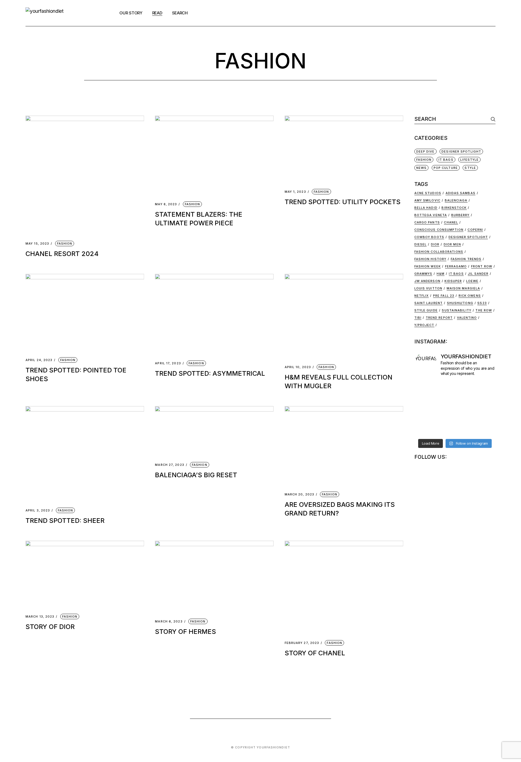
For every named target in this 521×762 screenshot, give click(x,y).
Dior (435, 244)
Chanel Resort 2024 (62, 254)
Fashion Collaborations (438, 252)
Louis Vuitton (428, 288)
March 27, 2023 (169, 464)
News (421, 168)
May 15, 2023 (37, 243)
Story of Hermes (185, 631)
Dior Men (452, 244)
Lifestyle (469, 160)
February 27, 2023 (302, 642)
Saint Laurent (428, 303)
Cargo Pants (427, 222)
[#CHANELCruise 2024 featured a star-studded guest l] (433, 381)
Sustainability (456, 310)
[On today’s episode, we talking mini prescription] (476, 401)
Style (470, 168)
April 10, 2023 (298, 367)
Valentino (467, 318)
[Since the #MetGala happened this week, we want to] (476, 420)
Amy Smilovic (427, 200)
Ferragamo (456, 266)
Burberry (460, 215)
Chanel (451, 222)
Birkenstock (453, 208)
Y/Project (424, 325)
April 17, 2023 (168, 363)
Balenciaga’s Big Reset (196, 475)
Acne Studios (427, 193)
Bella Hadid (425, 208)
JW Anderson (427, 281)
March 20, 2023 (299, 494)
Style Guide (426, 310)
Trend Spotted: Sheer (65, 520)
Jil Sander (478, 274)
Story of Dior (50, 627)
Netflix (421, 296)
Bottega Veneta (430, 215)
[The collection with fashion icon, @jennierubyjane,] (476, 391)
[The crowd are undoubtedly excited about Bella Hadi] (433, 430)
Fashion (64, 243)
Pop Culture (446, 168)
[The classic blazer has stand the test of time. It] (433, 420)
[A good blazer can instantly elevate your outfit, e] (476, 410)
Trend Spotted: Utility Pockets (343, 202)
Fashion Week (427, 266)
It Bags (446, 160)
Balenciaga (456, 200)
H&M (440, 274)
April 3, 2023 (38, 510)
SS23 (482, 303)
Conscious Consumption (438, 230)
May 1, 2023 (295, 191)
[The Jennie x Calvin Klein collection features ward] (433, 401)
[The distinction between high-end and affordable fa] (433, 391)
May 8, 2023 (166, 204)
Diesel (420, 244)
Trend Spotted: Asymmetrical (210, 373)
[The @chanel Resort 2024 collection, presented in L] (476, 381)
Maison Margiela (463, 288)
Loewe (472, 281)
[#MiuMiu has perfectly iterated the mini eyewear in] (433, 410)
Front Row (481, 266)
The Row (483, 310)
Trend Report (439, 318)
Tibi (417, 318)
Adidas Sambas (460, 193)
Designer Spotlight (461, 151)
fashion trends (466, 259)
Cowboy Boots (429, 237)
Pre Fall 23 (443, 296)
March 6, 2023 (168, 621)
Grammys (423, 274)
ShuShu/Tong (460, 303)
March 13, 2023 (40, 616)
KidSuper (453, 281)
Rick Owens (470, 296)
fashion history (430, 259)
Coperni (475, 230)
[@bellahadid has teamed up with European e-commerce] (476, 430)
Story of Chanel (315, 653)
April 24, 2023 (39, 360)
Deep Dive (425, 151)
